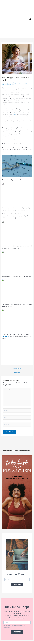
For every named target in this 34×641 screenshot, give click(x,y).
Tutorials (4, 85)
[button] (26, 19)
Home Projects (22, 83)
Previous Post (17, 368)
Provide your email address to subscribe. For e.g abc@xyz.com (15, 626)
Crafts (15, 83)
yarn (15, 114)
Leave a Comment (7, 83)
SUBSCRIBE (17, 584)
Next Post (17, 372)
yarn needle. (5, 336)
